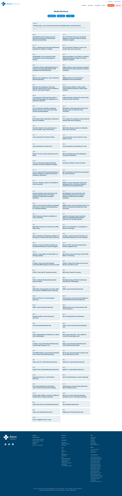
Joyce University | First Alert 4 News (43, 137)
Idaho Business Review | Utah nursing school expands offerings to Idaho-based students (75, 88)
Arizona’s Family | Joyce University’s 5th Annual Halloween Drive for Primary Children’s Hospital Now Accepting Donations (45, 195)
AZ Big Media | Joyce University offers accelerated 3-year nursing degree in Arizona (44, 58)
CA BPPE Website (73, 490)
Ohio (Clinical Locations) (95, 471)
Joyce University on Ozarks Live (42, 146)
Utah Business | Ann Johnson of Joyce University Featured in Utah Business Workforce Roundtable (44, 38)
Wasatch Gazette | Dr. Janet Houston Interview (44, 377)
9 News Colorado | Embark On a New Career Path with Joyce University (76, 98)
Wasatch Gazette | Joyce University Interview (43, 317)
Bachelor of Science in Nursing (38, 440)
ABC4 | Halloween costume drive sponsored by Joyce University (76, 172)
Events (70, 16)
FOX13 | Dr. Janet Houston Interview (73, 362)
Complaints (71, 488)
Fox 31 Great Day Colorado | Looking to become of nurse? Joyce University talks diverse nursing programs (45, 109)
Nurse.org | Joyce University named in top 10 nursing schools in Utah (75, 353)
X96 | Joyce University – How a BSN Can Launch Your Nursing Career (74, 335)
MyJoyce (111, 1)
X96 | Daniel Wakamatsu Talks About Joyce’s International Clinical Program (44, 387)
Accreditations (64, 455)
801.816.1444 (118, 1)
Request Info (111, 5)
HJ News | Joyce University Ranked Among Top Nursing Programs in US (45, 344)
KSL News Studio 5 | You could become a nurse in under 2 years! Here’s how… (45, 128)
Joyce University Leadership (66, 465)
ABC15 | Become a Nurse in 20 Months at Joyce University (45, 216)
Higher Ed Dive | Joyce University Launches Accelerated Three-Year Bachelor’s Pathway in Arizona (76, 68)
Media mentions (61, 16)
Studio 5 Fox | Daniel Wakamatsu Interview (46, 369)
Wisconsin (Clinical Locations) (96, 481)
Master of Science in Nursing (38, 445)
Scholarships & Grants (65, 443)
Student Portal (93, 437)
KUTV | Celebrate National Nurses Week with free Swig (44, 280)
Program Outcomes (65, 461)
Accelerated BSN (35, 442)
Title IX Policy (56, 490)
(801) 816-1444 (93, 452)
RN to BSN (34, 443)
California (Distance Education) (96, 458)
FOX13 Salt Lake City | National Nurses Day (45, 404)
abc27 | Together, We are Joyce (42, 419)
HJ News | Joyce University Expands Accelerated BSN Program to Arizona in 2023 (46, 264)
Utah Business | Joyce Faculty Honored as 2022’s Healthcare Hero (75, 387)
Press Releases (52, 16)
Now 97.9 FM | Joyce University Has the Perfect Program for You (74, 245)
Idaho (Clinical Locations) (95, 462)
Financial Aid (64, 442)
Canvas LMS (93, 440)
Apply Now (118, 5)
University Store (62, 490)
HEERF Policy (64, 445)
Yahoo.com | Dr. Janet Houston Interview (45, 362)
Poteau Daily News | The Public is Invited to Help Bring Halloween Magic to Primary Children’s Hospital (76, 58)
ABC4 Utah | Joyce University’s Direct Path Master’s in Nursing (75, 254)
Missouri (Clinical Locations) (95, 468)
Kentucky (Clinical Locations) (96, 465)
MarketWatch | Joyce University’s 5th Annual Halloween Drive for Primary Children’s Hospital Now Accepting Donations (74, 195)
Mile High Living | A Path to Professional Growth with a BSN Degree (75, 280)
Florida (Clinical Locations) (95, 461)
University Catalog (40, 488)
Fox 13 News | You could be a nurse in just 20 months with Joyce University (76, 119)
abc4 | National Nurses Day (71, 404)
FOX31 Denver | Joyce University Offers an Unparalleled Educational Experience (75, 298)
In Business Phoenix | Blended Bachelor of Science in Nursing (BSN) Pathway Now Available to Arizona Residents (45, 68)
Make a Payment (93, 443)
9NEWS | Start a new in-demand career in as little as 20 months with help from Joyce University (76, 207)
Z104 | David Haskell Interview (42, 325)
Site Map (67, 490)
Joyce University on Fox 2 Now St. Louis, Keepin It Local (75, 137)
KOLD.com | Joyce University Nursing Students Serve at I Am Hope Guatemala (75, 396)
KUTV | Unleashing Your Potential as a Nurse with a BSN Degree (46, 335)
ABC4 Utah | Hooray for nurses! (72, 272)
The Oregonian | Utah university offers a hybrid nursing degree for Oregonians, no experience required (45, 99)
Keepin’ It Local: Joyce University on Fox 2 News (45, 154)
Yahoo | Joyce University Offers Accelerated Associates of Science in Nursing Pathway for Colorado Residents (46, 207)
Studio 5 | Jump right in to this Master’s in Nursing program (45, 254)
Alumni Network (64, 464)
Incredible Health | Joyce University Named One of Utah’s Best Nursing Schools (46, 353)
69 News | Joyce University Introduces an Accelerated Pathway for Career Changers (45, 245)
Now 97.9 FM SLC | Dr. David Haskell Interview (43, 298)
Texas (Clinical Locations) (95, 478)
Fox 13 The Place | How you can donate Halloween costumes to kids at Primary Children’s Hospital (74, 38)
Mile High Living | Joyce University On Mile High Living (46, 227)
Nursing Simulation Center (66, 458)
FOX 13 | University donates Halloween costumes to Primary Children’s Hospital (45, 163)
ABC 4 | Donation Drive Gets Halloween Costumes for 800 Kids (74, 154)
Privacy (66, 488)
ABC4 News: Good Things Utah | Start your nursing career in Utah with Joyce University (75, 109)
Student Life (64, 451)
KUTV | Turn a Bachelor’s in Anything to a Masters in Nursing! (75, 227)
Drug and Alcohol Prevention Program (46, 490)
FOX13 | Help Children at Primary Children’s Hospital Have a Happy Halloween (46, 396)
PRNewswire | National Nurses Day (73, 412)
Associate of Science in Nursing (38, 439)
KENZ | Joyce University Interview (73, 289)
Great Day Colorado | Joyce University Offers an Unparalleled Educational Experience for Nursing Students (74, 217)
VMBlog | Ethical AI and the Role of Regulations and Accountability (73, 78)
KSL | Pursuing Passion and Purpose (73, 316)
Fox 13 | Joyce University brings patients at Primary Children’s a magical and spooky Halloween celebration (46, 173)
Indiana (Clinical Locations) (95, 464)
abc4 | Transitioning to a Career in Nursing (75, 377)
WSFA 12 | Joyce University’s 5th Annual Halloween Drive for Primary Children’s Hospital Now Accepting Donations (75, 184)
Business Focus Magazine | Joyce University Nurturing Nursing (46, 78)
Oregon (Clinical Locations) (95, 474)
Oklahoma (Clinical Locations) (96, 472)
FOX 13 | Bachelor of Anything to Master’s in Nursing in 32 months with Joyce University (46, 236)
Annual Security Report (78, 488)
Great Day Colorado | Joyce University (74, 163)
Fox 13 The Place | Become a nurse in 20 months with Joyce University (74, 48)
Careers (35, 488)
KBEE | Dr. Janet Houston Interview (73, 369)
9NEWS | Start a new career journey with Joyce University (75, 308)
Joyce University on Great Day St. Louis (74, 146)
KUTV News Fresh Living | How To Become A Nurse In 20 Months (46, 119)
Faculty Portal (93, 441)
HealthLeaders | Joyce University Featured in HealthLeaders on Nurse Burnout (57, 25)
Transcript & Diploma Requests (50, 488)
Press (62, 457)
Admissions (63, 437)
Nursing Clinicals (64, 454)
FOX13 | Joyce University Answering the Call (75, 326)
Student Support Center (95, 444)
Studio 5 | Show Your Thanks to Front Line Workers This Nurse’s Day (75, 264)
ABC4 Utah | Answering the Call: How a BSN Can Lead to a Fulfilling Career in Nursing (46, 289)
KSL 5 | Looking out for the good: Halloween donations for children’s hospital (46, 48)
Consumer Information (60, 488)
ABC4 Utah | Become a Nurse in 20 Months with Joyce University (75, 128)
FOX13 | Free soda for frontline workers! (45, 272)
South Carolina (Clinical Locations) (97, 475)
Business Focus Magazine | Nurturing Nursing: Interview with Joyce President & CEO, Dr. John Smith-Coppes (45, 88)
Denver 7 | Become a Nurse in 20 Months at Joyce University (45, 183)
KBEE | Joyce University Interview (43, 307)
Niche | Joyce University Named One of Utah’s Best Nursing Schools (74, 344)
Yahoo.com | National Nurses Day (42, 412)
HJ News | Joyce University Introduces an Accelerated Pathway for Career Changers (75, 236)
